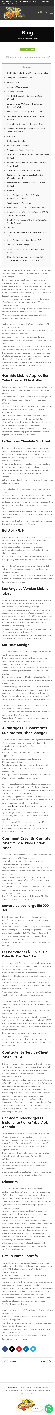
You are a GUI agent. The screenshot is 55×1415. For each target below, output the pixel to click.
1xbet (14, 806)
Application (12, 190)
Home (19, 38)
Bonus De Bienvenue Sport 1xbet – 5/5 (24, 240)
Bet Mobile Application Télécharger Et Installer (27, 73)
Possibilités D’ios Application (19, 203)
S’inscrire (11, 136)
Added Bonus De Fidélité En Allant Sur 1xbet (26, 207)
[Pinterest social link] (19, 1349)
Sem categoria (31, 38)
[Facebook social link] (5, 1349)
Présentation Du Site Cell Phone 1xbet (24, 170)
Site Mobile (11, 227)
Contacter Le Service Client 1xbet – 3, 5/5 (25, 124)
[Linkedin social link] (26, 1349)
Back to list (27, 1361)
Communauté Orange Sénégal (20, 150)
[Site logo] (14, 12)
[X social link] (12, 1349)
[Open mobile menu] (51, 13)
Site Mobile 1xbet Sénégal (18, 244)
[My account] (46, 13)
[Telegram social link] (33, 1349)
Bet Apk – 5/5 (13, 82)
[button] (49, 1408)
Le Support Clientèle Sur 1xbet (20, 77)
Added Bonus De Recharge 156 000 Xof (24, 111)
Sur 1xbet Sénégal (15, 91)
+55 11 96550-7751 (9, 4)
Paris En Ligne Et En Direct (18, 145)
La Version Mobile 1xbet (17, 87)
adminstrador (15, 57)
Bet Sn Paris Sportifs (16, 141)
